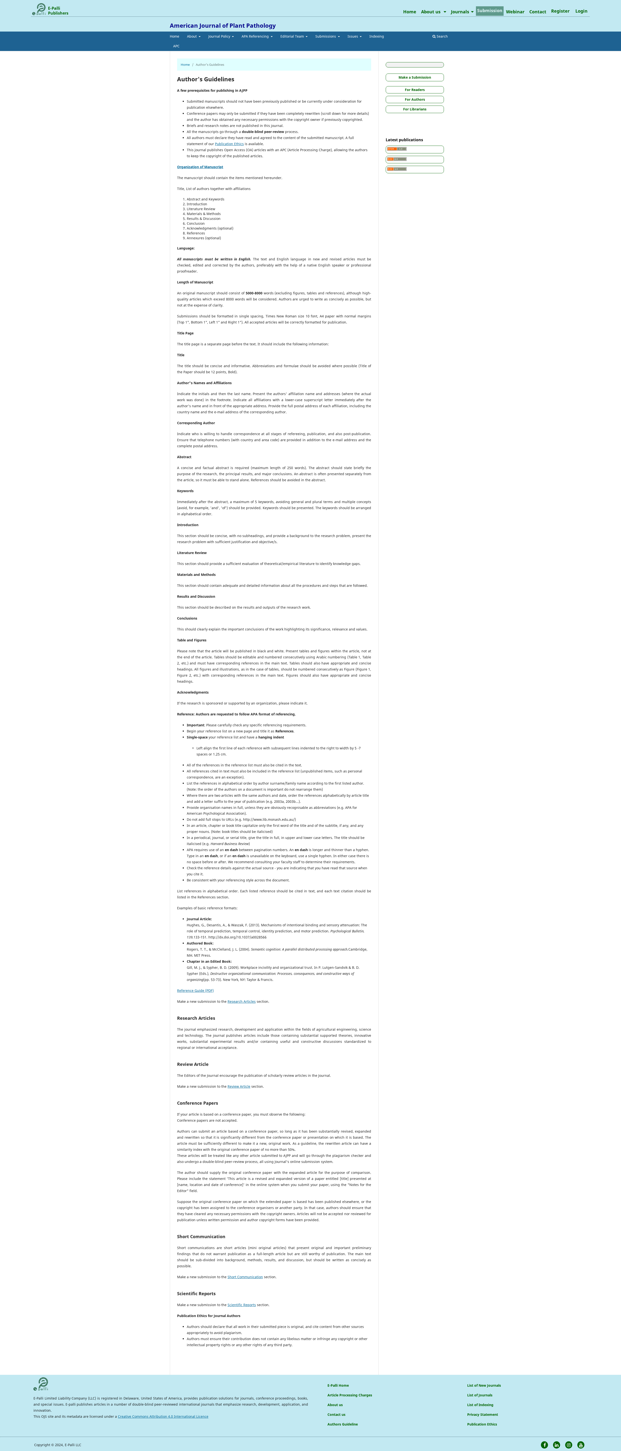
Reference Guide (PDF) (195, 990)
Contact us (336, 1414)
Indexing (376, 36)
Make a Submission (415, 77)
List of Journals (479, 1395)
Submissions (326, 36)
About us (431, 12)
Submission (489, 10)
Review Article (239, 1086)
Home (174, 36)
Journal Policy (219, 36)
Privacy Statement (482, 1414)
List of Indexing (480, 1404)
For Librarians (414, 109)
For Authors (415, 99)
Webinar (515, 12)
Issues (353, 36)
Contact (537, 12)
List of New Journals (484, 1385)
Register (560, 11)
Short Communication (245, 1277)
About (192, 36)
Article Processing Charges (349, 1395)
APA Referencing (256, 36)
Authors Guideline (342, 1424)
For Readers (415, 89)
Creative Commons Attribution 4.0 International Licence (163, 1416)
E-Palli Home (338, 1385)
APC (176, 46)
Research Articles (242, 1001)
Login (581, 11)
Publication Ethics (229, 143)
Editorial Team (292, 36)
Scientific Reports (242, 1304)
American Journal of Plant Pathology (223, 25)
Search (442, 36)
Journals (460, 12)
